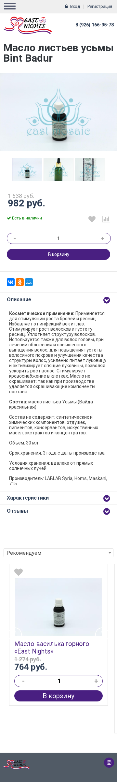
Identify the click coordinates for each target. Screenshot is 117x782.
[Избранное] (92, 219)
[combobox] (58, 552)
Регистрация (99, 6)
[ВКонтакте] (11, 282)
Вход (75, 6)
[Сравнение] (106, 219)
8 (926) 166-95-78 (94, 25)
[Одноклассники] (20, 282)
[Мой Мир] (29, 282)
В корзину (58, 254)
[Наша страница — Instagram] (109, 763)
